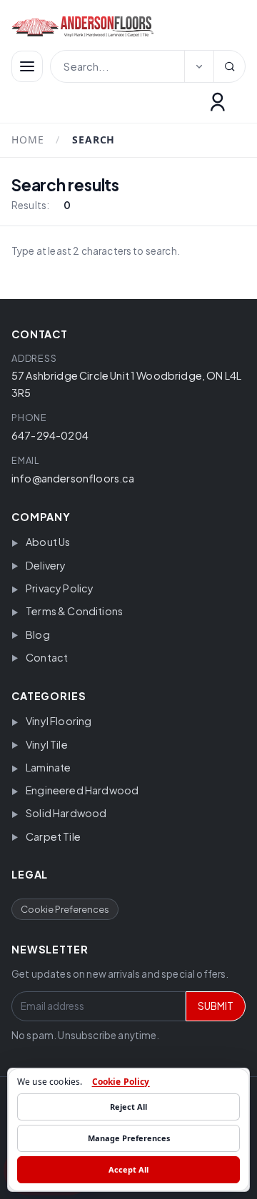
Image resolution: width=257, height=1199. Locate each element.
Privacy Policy (60, 588)
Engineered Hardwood (82, 790)
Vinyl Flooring (58, 720)
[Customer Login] (217, 102)
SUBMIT (215, 1006)
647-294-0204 (50, 435)
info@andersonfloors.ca (73, 478)
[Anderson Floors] (119, 26)
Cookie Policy (121, 1082)
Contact (47, 657)
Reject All (128, 1106)
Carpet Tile (53, 836)
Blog (38, 634)
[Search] (229, 66)
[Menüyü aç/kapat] (27, 66)
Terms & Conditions (74, 610)
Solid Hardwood (66, 812)
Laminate (48, 767)
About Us (48, 541)
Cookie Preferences (65, 909)
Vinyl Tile (47, 744)
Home (27, 139)
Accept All (128, 1169)
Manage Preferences (129, 1138)
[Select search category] (199, 66)
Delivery (46, 565)
